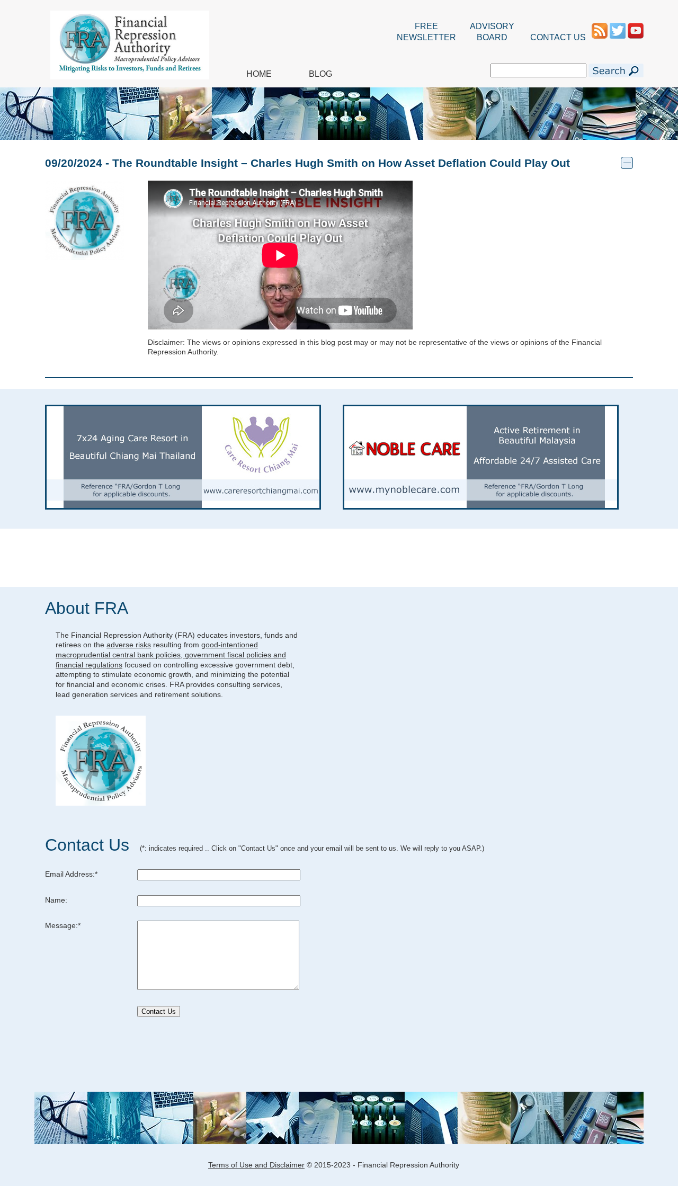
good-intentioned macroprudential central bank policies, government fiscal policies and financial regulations (171, 654)
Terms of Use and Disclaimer (256, 1165)
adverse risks (128, 644)
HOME (259, 73)
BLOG (320, 73)
